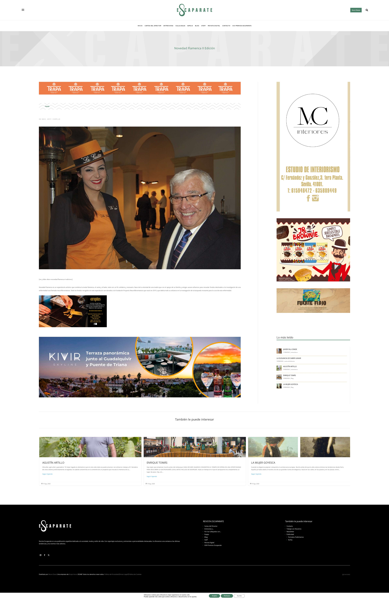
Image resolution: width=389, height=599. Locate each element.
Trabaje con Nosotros (294, 529)
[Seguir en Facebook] (44, 555)
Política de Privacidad (111, 574)
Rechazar (227, 596)
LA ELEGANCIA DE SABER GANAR (289, 358)
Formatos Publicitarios (296, 537)
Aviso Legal (124, 574)
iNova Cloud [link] (52, 574)
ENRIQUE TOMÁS (289, 375)
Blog (197, 25)
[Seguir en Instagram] (40, 555)
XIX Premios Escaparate (241, 25)
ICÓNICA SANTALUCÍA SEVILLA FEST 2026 (299, 461)
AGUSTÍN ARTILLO (290, 366)
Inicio (140, 25)
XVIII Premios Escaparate (213, 545)
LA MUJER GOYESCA (290, 384)
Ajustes (239, 596)
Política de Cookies (135, 574)
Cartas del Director (153, 25)
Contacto (226, 25)
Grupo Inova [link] (73, 574)
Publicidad (290, 534)
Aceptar (214, 596)
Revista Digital (214, 25)
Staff (203, 25)
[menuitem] (23, 10)
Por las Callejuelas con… (212, 532)
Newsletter (290, 532)
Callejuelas (180, 25)
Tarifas (290, 540)
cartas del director (289, 361)
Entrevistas (168, 25)
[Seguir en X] (48, 555)
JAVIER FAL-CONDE (290, 349)
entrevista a (294, 352)
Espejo (190, 25)
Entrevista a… (209, 529)
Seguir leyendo (47, 476)
